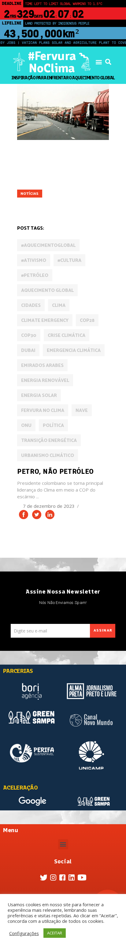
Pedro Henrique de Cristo (73, 194)
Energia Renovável (39, 176)
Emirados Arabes (42, 365)
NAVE (82, 410)
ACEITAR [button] (54, 933)
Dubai (28, 350)
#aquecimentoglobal (48, 245)
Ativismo (52, 159)
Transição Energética (49, 440)
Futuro (75, 176)
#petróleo (34, 275)
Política (29, 203)
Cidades (77, 159)
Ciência (27, 168)
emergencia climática (74, 350)
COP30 (28, 335)
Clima (58, 305)
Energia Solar (39, 395)
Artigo (27, 159)
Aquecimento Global (47, 290)
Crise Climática (66, 335)
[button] (99, 62)
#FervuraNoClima (52, 61)
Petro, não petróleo (55, 471)
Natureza (83, 185)
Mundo (58, 185)
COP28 (87, 320)
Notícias (29, 194)
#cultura (69, 260)
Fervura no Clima (42, 410)
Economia (78, 168)
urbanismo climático (47, 455)
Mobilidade (31, 185)
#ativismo (33, 260)
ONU (26, 425)
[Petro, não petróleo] (63, 112)
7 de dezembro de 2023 (49, 506)
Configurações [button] (24, 933)
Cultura (52, 168)
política (53, 425)
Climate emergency (45, 320)
